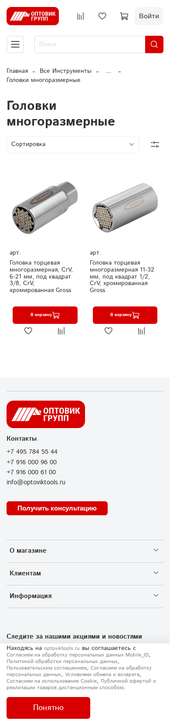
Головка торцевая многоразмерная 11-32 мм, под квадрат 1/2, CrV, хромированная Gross (122, 276)
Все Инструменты (66, 71)
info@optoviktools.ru (36, 482)
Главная (17, 71)
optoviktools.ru (62, 648)
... (108, 71)
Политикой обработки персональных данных (62, 661)
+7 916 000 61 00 (31, 472)
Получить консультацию (57, 508)
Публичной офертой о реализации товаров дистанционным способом (81, 684)
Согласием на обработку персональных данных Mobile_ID (78, 655)
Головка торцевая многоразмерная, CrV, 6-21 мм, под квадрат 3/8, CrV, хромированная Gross (41, 276)
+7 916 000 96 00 (32, 462)
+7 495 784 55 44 (32, 452)
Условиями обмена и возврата (102, 674)
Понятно (48, 708)
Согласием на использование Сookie (52, 681)
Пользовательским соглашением (47, 668)
